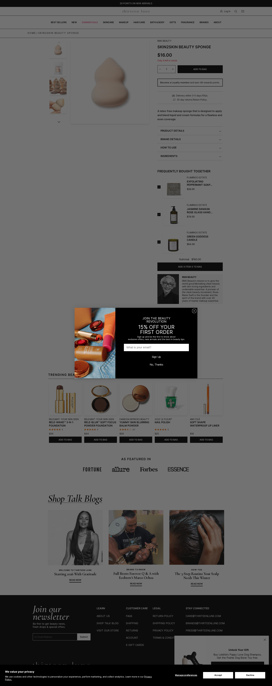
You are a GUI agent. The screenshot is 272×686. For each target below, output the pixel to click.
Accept (218, 675)
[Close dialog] (194, 311)
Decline (250, 675)
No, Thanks (156, 364)
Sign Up (156, 356)
